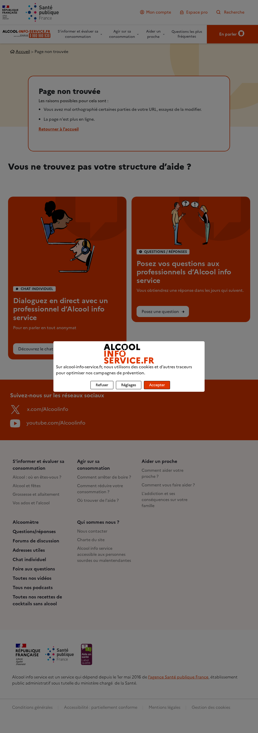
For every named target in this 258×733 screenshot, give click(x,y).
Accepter (157, 385)
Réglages (128, 385)
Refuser (102, 385)
